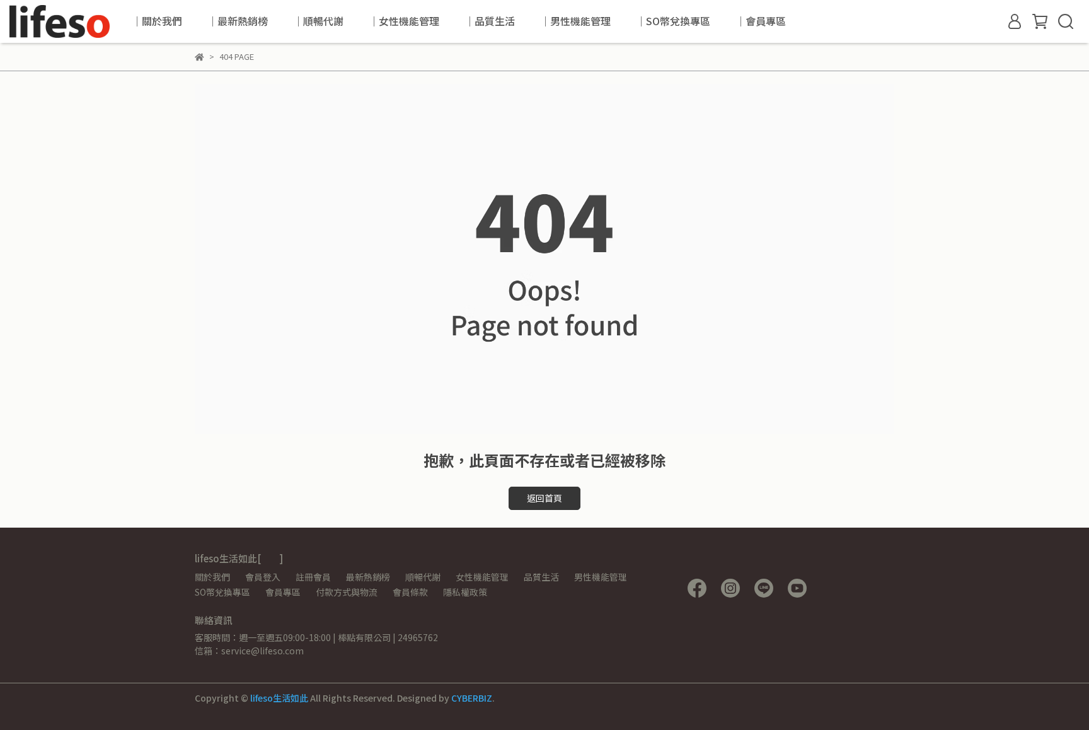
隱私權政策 (465, 592)
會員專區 (283, 592)
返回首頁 (544, 498)
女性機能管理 (482, 577)
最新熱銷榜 (368, 577)
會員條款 (410, 592)
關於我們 (212, 577)
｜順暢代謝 (318, 21)
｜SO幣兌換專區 (673, 21)
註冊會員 (313, 577)
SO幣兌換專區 (222, 592)
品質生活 (541, 577)
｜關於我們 (157, 21)
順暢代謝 (423, 577)
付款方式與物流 (346, 592)
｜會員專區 (760, 21)
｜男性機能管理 (575, 21)
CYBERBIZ (471, 698)
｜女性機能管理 (404, 21)
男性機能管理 (600, 577)
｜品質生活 (489, 21)
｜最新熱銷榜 (237, 21)
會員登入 (262, 577)
